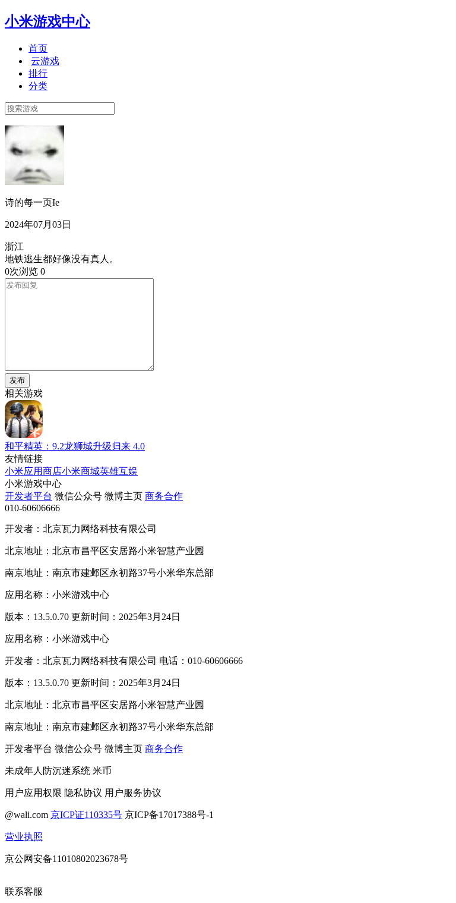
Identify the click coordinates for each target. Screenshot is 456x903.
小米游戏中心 (47, 21)
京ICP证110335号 (86, 815)
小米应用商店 (33, 471)
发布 (17, 380)
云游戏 (45, 61)
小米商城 (81, 471)
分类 (38, 86)
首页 (38, 48)
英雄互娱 (119, 471)
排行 (38, 73)
